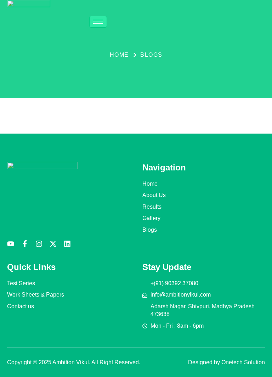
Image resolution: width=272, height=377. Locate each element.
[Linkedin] (67, 243)
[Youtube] (10, 243)
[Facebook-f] (24, 243)
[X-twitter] (53, 243)
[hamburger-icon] (98, 22)
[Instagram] (38, 243)
